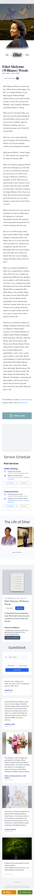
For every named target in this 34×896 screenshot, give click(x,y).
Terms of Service (22, 887)
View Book (9, 608)
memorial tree (25, 399)
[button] (17, 743)
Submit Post (17, 670)
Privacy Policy (11, 887)
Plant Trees (24, 483)
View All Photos (17, 552)
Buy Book (20, 608)
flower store (24, 402)
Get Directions (10, 483)
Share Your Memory (12, 638)
